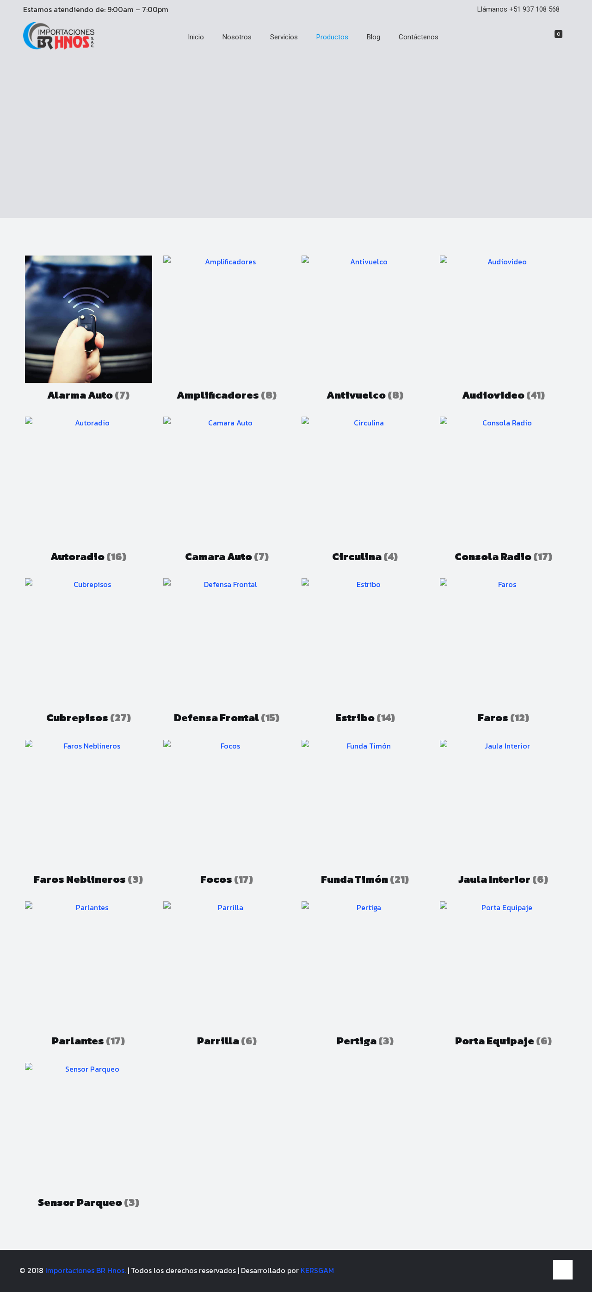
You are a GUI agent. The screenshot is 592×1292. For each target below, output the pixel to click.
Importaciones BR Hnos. (86, 1270)
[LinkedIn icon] (540, 1270)
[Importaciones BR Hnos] (58, 46)
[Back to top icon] (563, 1270)
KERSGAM (317, 1270)
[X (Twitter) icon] (530, 1270)
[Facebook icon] (521, 1270)
